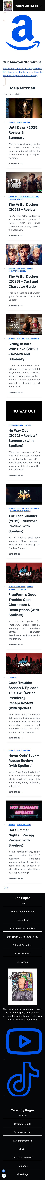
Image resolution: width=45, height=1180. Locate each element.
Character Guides (17, 268)
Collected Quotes (23, 1132)
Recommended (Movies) (20, 511)
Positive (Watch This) (29, 197)
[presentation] (24, 108)
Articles (22, 1115)
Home (5, 94)
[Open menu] (40, 5)
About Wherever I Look (22, 911)
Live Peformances (22, 1140)
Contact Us (22, 920)
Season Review (16, 199)
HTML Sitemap (22, 953)
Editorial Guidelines (22, 945)
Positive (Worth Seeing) (28, 338)
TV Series (22, 1166)
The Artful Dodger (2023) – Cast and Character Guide (24, 281)
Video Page (23, 1174)
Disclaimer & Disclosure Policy (22, 936)
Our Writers (22, 962)
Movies (12, 122)
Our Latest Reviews (23, 1157)
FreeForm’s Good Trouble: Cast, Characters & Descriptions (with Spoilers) (24, 605)
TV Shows (13, 197)
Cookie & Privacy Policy (22, 928)
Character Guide (22, 1124)
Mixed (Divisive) (24, 122)
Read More (16, 164)
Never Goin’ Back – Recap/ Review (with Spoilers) (24, 760)
